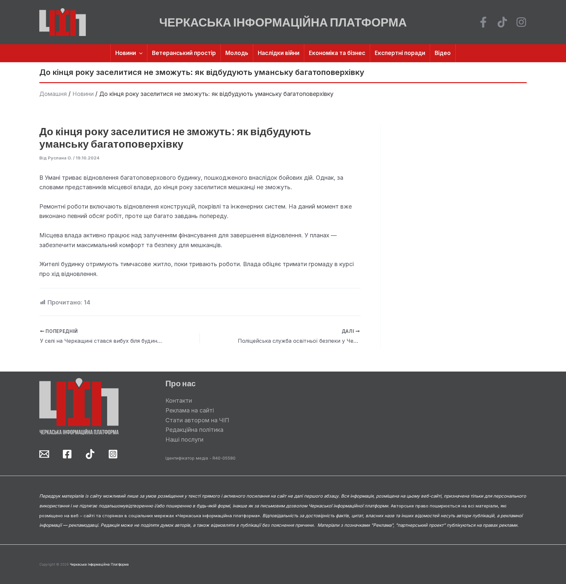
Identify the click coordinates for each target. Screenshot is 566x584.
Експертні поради (400, 53)
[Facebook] (483, 22)
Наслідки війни (278, 53)
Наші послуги (184, 439)
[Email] (44, 454)
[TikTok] (502, 22)
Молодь (236, 53)
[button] (139, 53)
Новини (125, 53)
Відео (443, 53)
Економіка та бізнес (337, 53)
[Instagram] (521, 22)
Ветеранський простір (184, 53)
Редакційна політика (194, 429)
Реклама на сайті (189, 410)
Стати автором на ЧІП (197, 420)
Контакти (178, 400)
